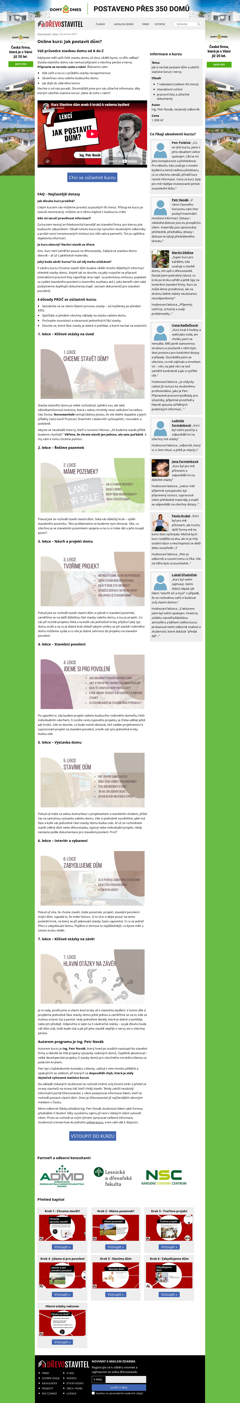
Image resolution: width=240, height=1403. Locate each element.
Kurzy (55, 33)
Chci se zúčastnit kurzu (92, 177)
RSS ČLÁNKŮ (49, 1393)
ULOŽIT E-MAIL (119, 1387)
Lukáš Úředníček (184, 575)
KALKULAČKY (49, 1383)
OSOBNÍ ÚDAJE (51, 1378)
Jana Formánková (185, 461)
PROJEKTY (47, 1388)
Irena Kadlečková (185, 325)
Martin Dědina (182, 253)
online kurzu (94, 1122)
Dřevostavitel (44, 33)
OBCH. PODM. (75, 1388)
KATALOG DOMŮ (124, 24)
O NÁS (70, 1373)
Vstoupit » (62, 1246)
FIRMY (45, 1373)
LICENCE (71, 1393)
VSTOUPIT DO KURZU (92, 1136)
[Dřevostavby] (60, 24)
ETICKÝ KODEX (75, 1383)
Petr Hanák (180, 200)
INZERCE (72, 1378)
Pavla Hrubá (181, 516)
